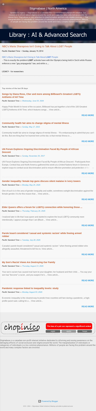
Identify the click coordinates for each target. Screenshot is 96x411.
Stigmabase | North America (48, 8)
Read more (88, 115)
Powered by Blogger (49, 401)
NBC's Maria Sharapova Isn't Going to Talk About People (30, 57)
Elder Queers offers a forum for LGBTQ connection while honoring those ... (42, 207)
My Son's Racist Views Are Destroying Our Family (28, 262)
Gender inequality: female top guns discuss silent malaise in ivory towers (41, 181)
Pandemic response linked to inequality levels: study (30, 288)
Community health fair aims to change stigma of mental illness (35, 123)
